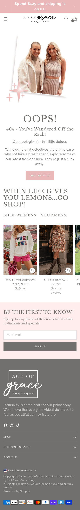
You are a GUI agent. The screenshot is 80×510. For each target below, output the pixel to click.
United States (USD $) (20, 470)
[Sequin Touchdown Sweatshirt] (20, 250)
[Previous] (6, 6)
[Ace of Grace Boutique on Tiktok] (18, 426)
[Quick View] (32, 270)
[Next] (74, 6)
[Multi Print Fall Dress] (56, 250)
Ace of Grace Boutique (43, 476)
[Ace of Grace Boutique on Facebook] (5, 426)
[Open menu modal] (6, 19)
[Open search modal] (66, 19)
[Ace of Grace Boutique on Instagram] (12, 426)
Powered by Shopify (16, 491)
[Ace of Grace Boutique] (40, 19)
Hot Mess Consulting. (21, 480)
